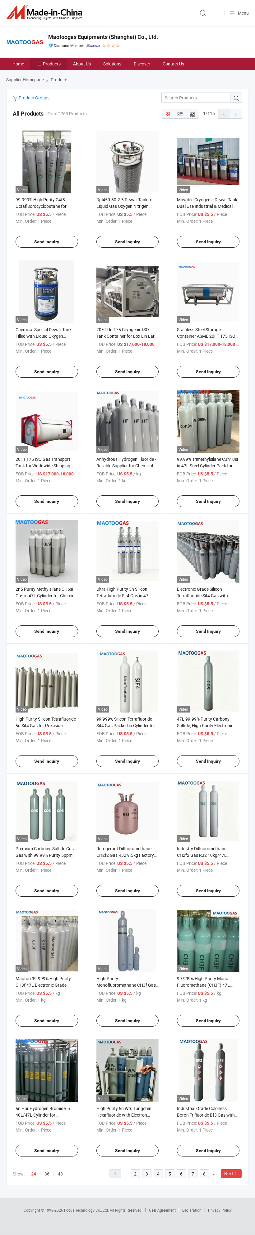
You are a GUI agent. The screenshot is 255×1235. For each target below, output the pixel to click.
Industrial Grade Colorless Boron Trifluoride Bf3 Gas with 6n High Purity (206, 1114)
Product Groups (33, 98)
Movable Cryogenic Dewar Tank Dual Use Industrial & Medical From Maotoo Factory (207, 206)
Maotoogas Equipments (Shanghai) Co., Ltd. (103, 37)
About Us (82, 64)
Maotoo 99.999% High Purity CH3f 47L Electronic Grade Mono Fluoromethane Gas (43, 984)
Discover (142, 64)
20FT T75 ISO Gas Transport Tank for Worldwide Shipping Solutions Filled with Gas (43, 465)
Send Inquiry (46, 241)
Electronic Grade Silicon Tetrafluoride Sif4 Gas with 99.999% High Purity (202, 595)
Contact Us (173, 64)
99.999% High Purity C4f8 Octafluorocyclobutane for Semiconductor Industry (41, 206)
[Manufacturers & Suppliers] (45, 12)
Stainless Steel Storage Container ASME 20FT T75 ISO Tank (206, 336)
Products (52, 64)
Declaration (192, 1210)
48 (60, 1174)
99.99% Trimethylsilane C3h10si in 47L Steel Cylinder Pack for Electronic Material (207, 465)
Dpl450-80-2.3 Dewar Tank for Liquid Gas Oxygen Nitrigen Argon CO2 (125, 206)
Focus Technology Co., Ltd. (87, 1210)
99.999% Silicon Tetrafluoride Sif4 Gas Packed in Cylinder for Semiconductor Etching (125, 725)
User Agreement (162, 1210)
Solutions (112, 64)
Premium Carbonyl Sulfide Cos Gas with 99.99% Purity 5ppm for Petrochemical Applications (45, 855)
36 (46, 1174)
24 (33, 1173)
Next (228, 1173)
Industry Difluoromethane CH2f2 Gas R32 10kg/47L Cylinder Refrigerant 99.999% (205, 855)
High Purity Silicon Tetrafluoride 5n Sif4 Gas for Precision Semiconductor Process (46, 725)
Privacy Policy (220, 1210)
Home (18, 64)
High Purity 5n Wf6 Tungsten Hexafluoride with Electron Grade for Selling (123, 1114)
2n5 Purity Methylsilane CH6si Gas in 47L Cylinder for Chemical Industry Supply (47, 595)
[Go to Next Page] (236, 113)
